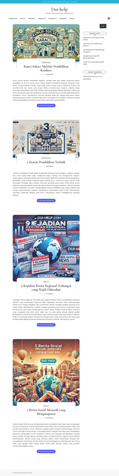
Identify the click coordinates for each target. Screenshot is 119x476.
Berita (46, 281)
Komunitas (53, 18)
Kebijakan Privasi (63, 1)
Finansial (63, 18)
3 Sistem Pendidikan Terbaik (46, 162)
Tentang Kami (52, 1)
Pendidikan (46, 62)
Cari (103, 26)
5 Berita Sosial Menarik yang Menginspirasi (46, 412)
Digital (23, 18)
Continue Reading (46, 105)
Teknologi (42, 18)
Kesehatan (13, 18)
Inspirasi (31, 18)
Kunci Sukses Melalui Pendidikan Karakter (46, 68)
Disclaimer (73, 1)
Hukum (71, 18)
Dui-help (59, 9)
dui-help (50, 74)
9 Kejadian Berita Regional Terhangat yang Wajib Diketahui (46, 288)
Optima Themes (27, 472)
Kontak (44, 1)
